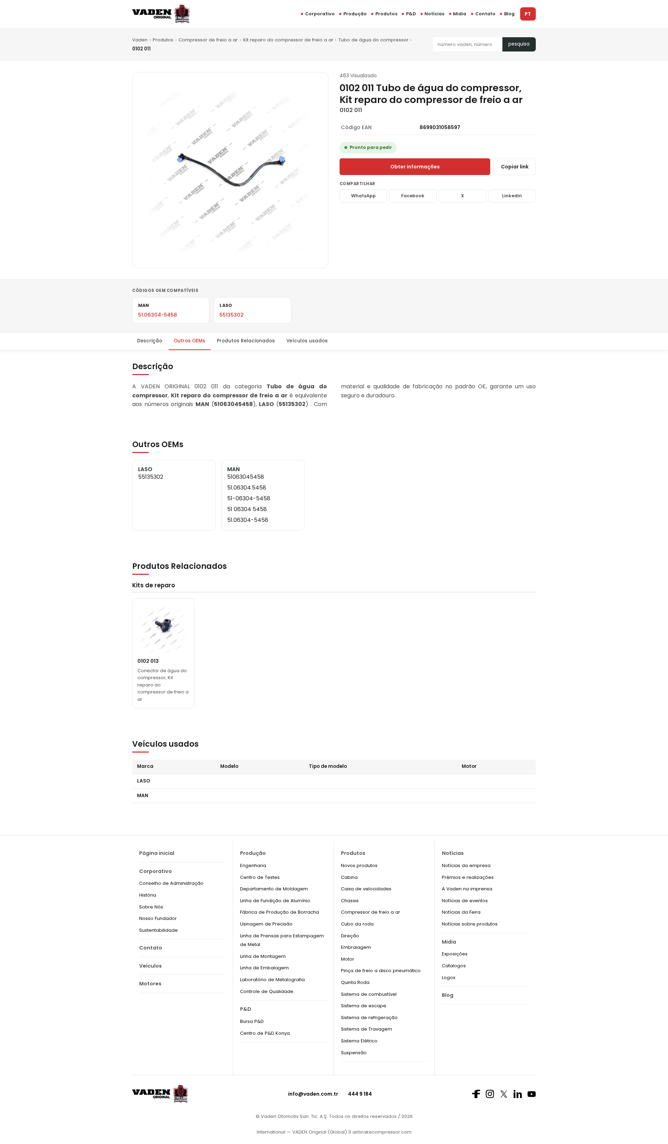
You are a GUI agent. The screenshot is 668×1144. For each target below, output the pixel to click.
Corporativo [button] (320, 14)
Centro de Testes (260, 877)
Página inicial (156, 853)
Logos (448, 977)
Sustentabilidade (158, 930)
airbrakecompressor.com (381, 1132)
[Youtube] (531, 1094)
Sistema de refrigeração (369, 1017)
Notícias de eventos (465, 900)
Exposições (455, 954)
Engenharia (253, 865)
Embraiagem (356, 947)
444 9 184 (360, 1093)
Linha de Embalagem (264, 967)
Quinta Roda (355, 982)
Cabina (349, 877)
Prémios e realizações (468, 877)
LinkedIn (512, 196)
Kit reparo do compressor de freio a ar (288, 40)
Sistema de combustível (369, 994)
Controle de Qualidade (266, 991)
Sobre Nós (151, 907)
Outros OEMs (189, 340)
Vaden (140, 40)
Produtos (386, 14)
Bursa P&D (252, 1021)
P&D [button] (411, 14)
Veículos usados (307, 340)
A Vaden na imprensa (467, 888)
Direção (350, 935)
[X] (504, 1094)
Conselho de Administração (171, 883)
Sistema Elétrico (359, 1041)
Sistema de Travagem (366, 1029)
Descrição (149, 340)
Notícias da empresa (466, 865)
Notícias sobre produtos (470, 924)
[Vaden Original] (161, 14)
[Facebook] (476, 1094)
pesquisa (519, 44)
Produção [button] (355, 14)
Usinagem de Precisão (266, 924)
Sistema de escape (363, 1005)
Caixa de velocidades (366, 888)
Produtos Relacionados (246, 340)
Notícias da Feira (461, 912)
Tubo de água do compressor (373, 40)
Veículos (150, 965)
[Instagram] (490, 1094)
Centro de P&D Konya (265, 1033)
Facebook (412, 196)
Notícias (434, 14)
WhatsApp (363, 196)
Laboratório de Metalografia (272, 979)
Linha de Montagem (263, 956)
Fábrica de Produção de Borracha (279, 912)
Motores (150, 983)
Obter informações (415, 166)
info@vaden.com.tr (313, 1093)
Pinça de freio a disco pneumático (381, 970)
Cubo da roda (357, 924)
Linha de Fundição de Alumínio (275, 900)
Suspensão (354, 1052)
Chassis (350, 900)
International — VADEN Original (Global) (302, 1132)
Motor (347, 959)
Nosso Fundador (158, 918)
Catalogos (454, 965)
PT (528, 14)
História (147, 895)
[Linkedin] (518, 1094)
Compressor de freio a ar (208, 40)
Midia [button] (459, 14)
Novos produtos (359, 865)
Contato (485, 14)
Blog (509, 14)
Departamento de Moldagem (274, 888)
